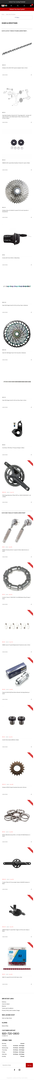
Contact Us (5, 1035)
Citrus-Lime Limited (23, 1078)
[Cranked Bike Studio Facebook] (14, 1070)
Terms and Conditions (7, 1008)
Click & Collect (6, 1004)
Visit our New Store (7, 1018)
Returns (4, 1006)
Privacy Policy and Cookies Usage (11, 1010)
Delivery (4, 1001)
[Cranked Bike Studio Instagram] (19, 1070)
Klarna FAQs (5, 1026)
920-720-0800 (10, 1034)
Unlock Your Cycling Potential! (17, 2)
